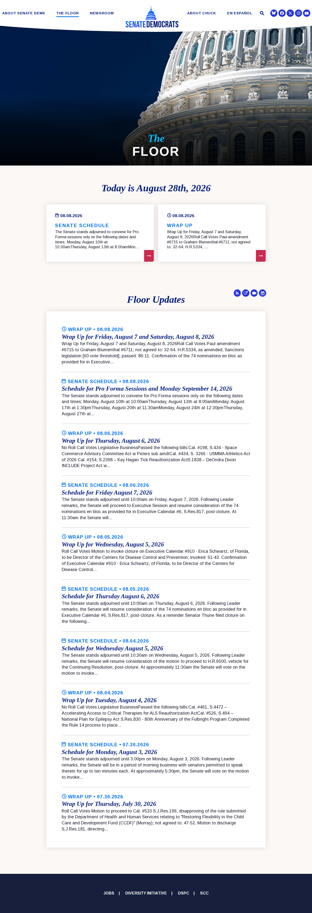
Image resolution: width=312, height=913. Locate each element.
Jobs (109, 893)
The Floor (67, 13)
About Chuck (201, 13)
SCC (204, 893)
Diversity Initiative (146, 893)
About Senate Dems (23, 13)
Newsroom (102, 13)
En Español (239, 13)
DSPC (183, 893)
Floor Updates (156, 299)
